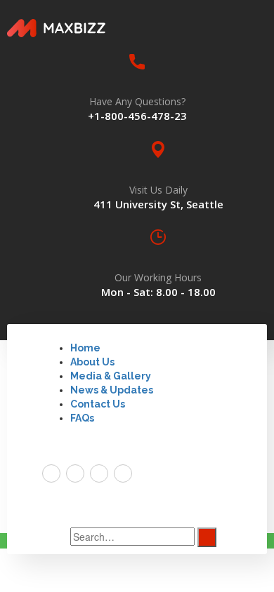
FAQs (82, 418)
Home (85, 348)
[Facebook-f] (75, 473)
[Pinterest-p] (99, 473)
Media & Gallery (110, 376)
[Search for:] (132, 537)
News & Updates (111, 390)
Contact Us (97, 404)
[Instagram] (123, 473)
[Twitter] (51, 473)
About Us (92, 362)
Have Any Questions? (137, 101)
